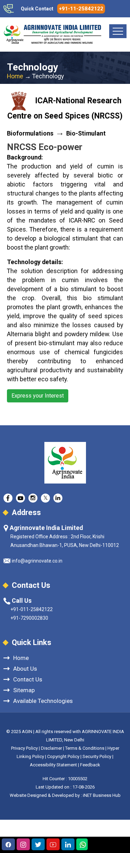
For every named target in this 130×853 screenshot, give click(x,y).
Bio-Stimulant (86, 133)
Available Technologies (43, 700)
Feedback (90, 764)
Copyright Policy (63, 756)
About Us (25, 668)
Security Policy (97, 756)
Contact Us (27, 679)
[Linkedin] (68, 844)
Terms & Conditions (84, 748)
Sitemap (24, 690)
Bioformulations (30, 133)
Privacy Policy (24, 748)
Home (15, 76)
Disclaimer (51, 748)
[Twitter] (38, 844)
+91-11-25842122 (81, 9)
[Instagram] (23, 844)
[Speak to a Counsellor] (8, 844)
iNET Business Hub (102, 795)
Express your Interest (37, 395)
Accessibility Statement (53, 764)
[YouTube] (53, 844)
